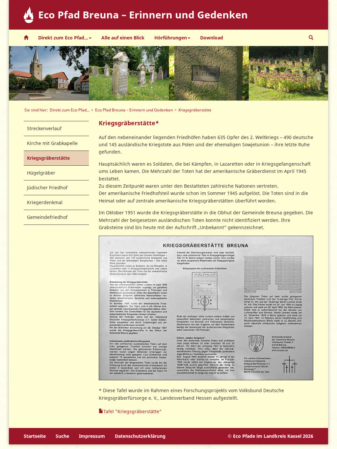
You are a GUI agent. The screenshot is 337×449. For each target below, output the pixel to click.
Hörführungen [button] (170, 38)
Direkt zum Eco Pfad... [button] (63, 38)
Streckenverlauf (44, 128)
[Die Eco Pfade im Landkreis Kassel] (26, 38)
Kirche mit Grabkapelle (52, 143)
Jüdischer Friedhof (47, 187)
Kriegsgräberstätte (48, 158)
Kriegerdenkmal (45, 202)
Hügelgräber (41, 173)
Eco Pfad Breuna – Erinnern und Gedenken (134, 109)
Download (211, 38)
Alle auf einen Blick (122, 38)
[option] (49, 73)
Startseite (35, 436)
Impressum (92, 436)
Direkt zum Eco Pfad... (70, 109)
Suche (62, 436)
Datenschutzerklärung (140, 436)
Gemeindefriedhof (47, 217)
